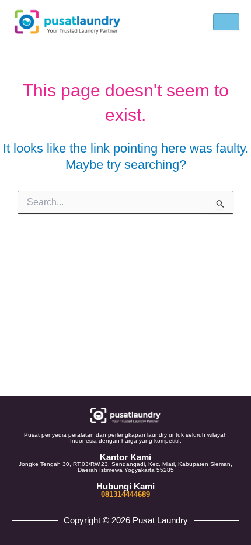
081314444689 (125, 494)
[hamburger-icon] (226, 21)
